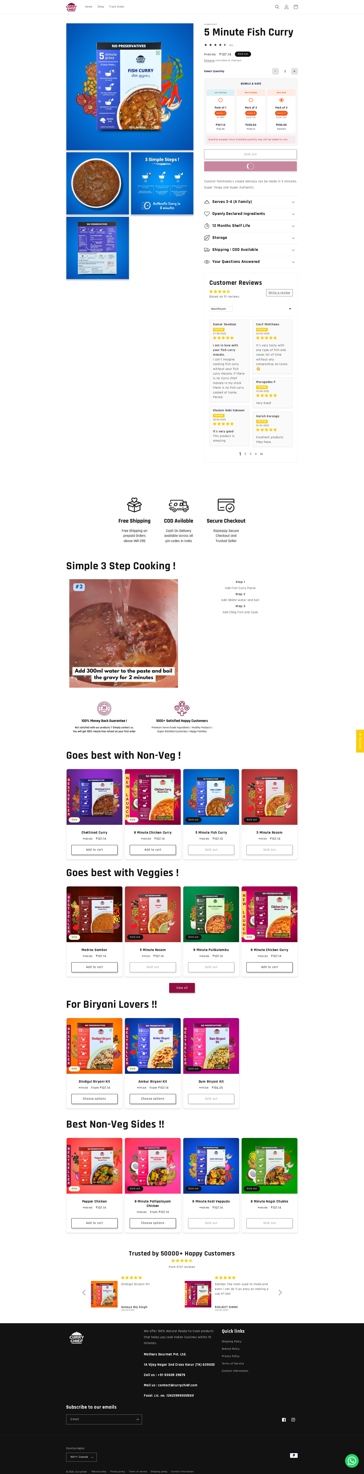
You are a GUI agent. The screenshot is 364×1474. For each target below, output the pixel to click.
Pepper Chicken (94, 1201)
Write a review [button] (279, 292)
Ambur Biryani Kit (152, 1081)
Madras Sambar (94, 950)
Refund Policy (231, 1349)
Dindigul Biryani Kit (94, 1081)
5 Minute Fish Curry (211, 832)
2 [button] (245, 454)
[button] (277, 7)
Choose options (94, 1099)
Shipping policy (159, 1471)
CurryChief (81, 1471)
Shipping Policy (232, 1341)
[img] (229, 337)
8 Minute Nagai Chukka (269, 1201)
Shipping (209, 60)
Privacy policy (117, 1471)
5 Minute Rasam (270, 832)
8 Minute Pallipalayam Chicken (153, 1203)
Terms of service (138, 1471)
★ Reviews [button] (360, 741)
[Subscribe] (137, 1419)
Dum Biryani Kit (211, 1081)
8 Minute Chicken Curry (152, 832)
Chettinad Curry (94, 832)
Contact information (182, 1471)
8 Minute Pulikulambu (211, 950)
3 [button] (251, 454)
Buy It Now (231, 165)
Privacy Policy (231, 1356)
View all (182, 988)
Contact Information (235, 1371)
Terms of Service (233, 1363)
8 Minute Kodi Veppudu (211, 1201)
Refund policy (99, 1471)
